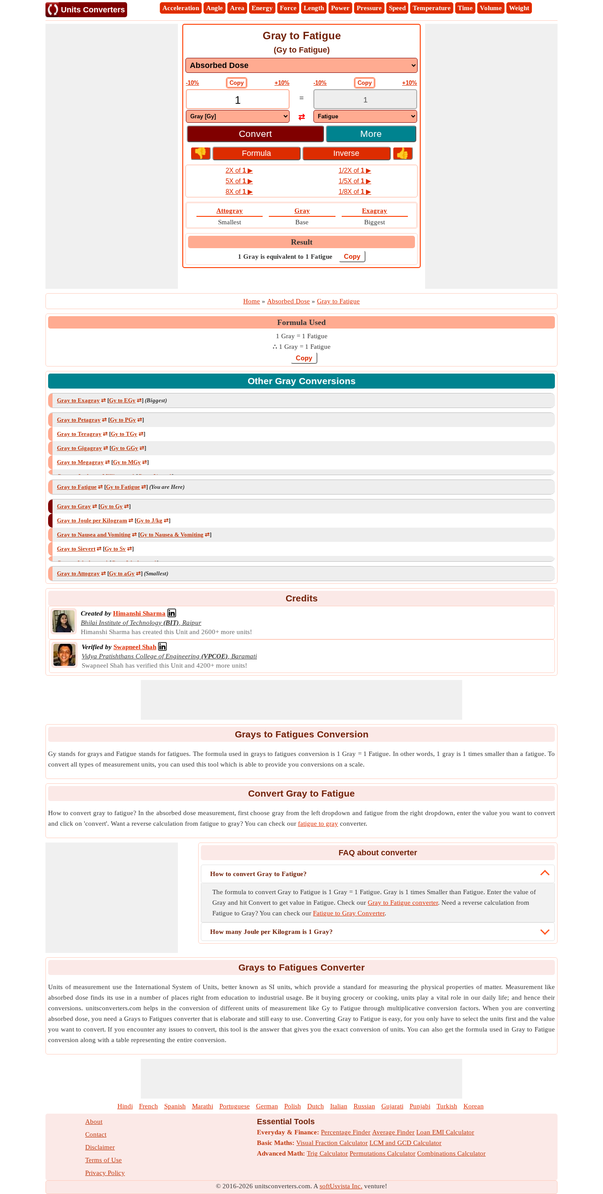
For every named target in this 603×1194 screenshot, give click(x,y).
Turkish (447, 1106)
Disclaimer (100, 1147)
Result (302, 242)
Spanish (175, 1106)
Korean (474, 1106)
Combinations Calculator (451, 1153)
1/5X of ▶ (355, 181)
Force (288, 7)
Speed (397, 7)
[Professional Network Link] (171, 613)
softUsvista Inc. (341, 1186)
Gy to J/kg (149, 520)
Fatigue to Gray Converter (348, 913)
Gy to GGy (124, 448)
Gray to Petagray (79, 419)
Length (314, 7)
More (371, 133)
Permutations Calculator (382, 1153)
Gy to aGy (122, 573)
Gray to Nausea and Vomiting (94, 534)
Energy (262, 7)
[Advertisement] (111, 156)
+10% (282, 82)
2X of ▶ (239, 170)
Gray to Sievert (76, 548)
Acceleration (180, 7)
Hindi (125, 1106)
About (93, 1121)
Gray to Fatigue (77, 487)
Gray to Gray (74, 506)
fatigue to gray (318, 823)
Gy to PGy (123, 419)
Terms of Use (103, 1160)
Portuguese (234, 1106)
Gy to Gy (111, 506)
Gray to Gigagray (79, 448)
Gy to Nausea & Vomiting (172, 534)
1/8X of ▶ (355, 191)
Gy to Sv (115, 548)
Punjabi (420, 1106)
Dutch (315, 1106)
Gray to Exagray (78, 400)
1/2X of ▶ (355, 170)
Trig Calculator (327, 1153)
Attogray (229, 210)
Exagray (374, 210)
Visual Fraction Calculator (332, 1142)
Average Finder (393, 1132)
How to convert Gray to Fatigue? (258, 873)
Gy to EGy (122, 400)
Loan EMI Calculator (445, 1132)
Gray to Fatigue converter (403, 902)
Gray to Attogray (78, 573)
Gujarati (392, 1106)
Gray (302, 210)
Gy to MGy (127, 462)
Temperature (432, 7)
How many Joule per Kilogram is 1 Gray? (271, 931)
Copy (237, 82)
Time (465, 7)
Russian (364, 1106)
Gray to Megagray (80, 462)
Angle (214, 7)
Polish (292, 1106)
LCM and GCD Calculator (405, 1142)
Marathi (202, 1106)
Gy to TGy (124, 434)
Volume (491, 7)
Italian (338, 1106)
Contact (95, 1134)
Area (237, 7)
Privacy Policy (105, 1172)
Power (340, 7)
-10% (192, 82)
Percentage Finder (345, 1132)
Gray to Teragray (79, 434)
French (148, 1106)
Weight (519, 7)
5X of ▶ (239, 181)
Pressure (369, 7)
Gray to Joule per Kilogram (92, 520)
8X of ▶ (239, 191)
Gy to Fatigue (123, 487)
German (267, 1106)
